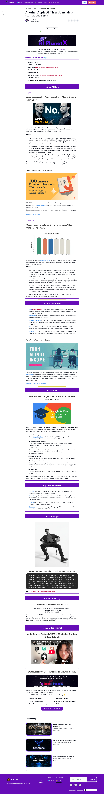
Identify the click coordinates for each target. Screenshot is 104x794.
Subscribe (92, 2)
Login (84, 2)
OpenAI (31, 496)
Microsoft (31, 491)
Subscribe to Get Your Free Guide (36, 383)
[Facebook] (80, 785)
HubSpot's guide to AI (41, 205)
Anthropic (32, 507)
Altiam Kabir (33, 19)
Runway (31, 502)
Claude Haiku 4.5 (45, 260)
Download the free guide (33, 214)
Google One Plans (38, 437)
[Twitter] (71, 785)
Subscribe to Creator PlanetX (52, 708)
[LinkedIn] (75, 785)
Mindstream (29, 374)
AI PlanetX (28, 8)
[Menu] (98, 2)
